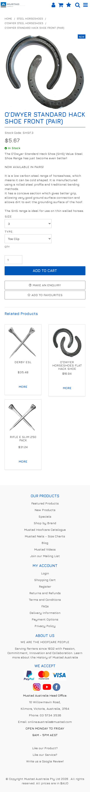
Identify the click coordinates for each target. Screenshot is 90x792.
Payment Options (45, 619)
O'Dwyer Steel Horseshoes (24, 23)
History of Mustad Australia (57, 657)
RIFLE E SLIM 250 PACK (23, 438)
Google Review (52, 761)
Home (8, 18)
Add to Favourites (46, 295)
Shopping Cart (45, 580)
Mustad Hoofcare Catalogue (45, 529)
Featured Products (45, 503)
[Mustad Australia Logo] (13, 4)
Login (45, 573)
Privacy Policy (45, 626)
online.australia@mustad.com (50, 722)
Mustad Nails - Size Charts (45, 536)
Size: (8, 216)
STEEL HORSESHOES (30, 18)
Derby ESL (22, 362)
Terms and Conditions (45, 599)
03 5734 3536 (50, 715)
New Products (45, 510)
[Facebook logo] (47, 686)
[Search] (77, 5)
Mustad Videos (45, 549)
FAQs (45, 606)
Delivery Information (45, 613)
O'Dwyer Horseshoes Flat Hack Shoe (67, 365)
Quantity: (45, 249)
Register (45, 586)
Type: (9, 231)
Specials (44, 516)
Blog (45, 543)
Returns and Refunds (45, 593)
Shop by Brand (45, 523)
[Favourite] (68, 5)
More (23, 386)
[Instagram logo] (36, 686)
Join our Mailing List (45, 556)
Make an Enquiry (47, 285)
